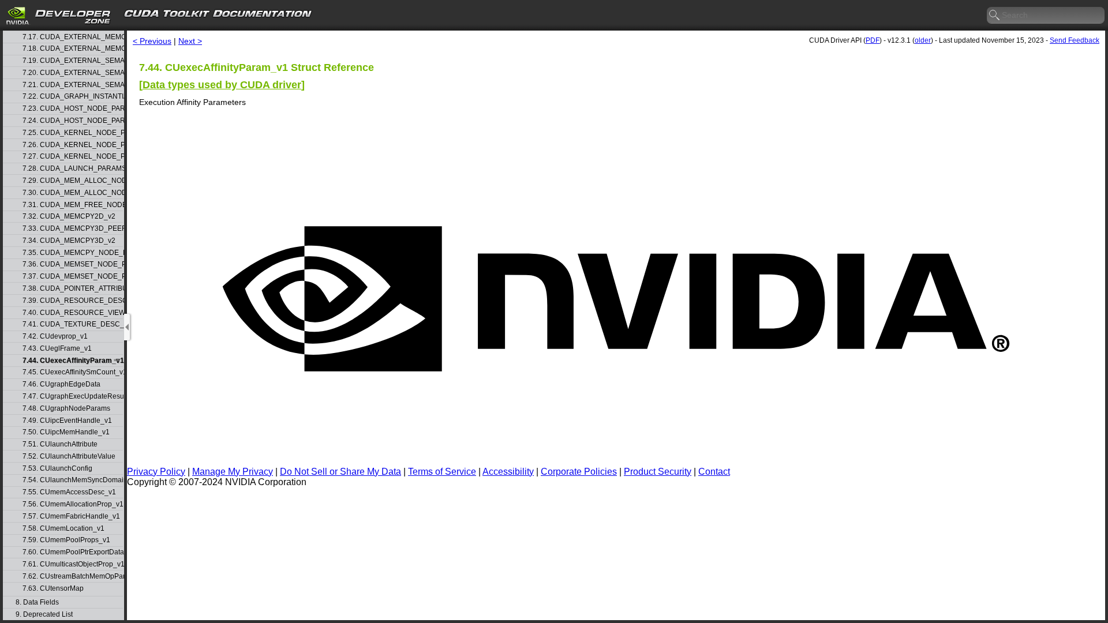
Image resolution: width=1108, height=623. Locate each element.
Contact (714, 471)
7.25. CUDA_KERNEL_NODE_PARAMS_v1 (73, 133)
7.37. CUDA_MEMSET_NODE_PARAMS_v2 (73, 276)
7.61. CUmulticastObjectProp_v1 (73, 564)
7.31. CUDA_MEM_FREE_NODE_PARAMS (73, 205)
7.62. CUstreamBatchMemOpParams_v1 (73, 576)
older (923, 40)
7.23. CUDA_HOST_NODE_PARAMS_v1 (73, 108)
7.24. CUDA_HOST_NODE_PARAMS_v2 (73, 121)
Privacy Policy (156, 471)
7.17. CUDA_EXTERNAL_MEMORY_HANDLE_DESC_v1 (73, 37)
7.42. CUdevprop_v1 (55, 336)
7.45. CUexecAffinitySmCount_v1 (73, 372)
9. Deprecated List (44, 614)
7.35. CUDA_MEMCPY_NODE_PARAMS (73, 253)
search (995, 15)
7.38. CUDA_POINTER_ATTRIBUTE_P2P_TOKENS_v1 (73, 288)
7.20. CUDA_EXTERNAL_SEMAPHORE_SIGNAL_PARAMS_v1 (73, 73)
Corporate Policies (579, 471)
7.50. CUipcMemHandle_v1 (66, 432)
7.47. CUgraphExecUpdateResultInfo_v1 (73, 396)
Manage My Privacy (232, 471)
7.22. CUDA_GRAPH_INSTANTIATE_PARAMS (73, 96)
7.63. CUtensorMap (53, 588)
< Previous (152, 41)
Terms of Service (442, 471)
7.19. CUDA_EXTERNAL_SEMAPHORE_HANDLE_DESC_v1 (73, 61)
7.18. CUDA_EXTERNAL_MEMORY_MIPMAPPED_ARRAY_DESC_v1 (73, 48)
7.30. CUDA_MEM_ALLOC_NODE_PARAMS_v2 (73, 193)
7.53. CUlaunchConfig (57, 468)
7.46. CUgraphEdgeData (61, 384)
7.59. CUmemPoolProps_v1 (66, 540)
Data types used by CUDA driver (222, 85)
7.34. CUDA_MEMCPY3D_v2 (69, 241)
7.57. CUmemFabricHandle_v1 (71, 516)
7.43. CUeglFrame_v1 (57, 348)
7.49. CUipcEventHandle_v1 (67, 421)
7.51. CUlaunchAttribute (60, 444)
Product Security (657, 471)
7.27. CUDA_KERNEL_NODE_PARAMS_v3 (73, 156)
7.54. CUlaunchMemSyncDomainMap (73, 480)
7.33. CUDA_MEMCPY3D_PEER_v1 (73, 228)
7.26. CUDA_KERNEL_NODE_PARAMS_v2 (73, 145)
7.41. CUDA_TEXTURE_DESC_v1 (73, 324)
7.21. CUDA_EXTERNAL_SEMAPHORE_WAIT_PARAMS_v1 (73, 85)
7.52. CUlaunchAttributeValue (69, 456)
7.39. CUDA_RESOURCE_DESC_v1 (73, 301)
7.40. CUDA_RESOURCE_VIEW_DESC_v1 (73, 313)
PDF (872, 40)
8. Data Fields (37, 602)
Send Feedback (1074, 40)
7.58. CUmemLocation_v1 (63, 528)
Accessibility (508, 471)
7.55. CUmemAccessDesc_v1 (69, 492)
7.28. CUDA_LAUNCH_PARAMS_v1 (73, 168)
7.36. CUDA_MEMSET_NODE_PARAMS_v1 (73, 264)
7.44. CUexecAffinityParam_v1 (73, 361)
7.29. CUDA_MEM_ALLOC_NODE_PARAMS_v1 (73, 181)
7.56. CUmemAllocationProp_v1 (73, 504)
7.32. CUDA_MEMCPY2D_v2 (69, 216)
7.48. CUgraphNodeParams (66, 408)
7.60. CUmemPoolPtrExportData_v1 (73, 552)
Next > (190, 41)
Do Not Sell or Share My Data (340, 471)
